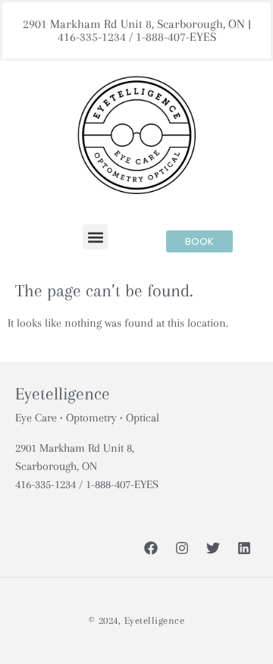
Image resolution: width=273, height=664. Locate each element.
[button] (95, 236)
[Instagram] (182, 548)
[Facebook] (151, 548)
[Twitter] (213, 548)
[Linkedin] (244, 548)
